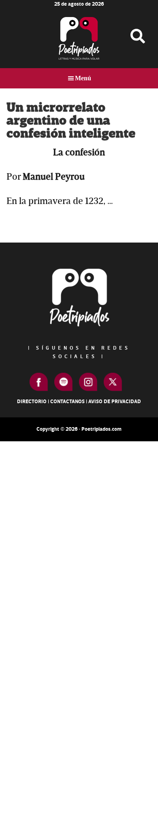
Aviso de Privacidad (114, 401)
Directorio (32, 401)
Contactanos (67, 401)
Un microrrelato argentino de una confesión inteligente (70, 120)
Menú (83, 78)
